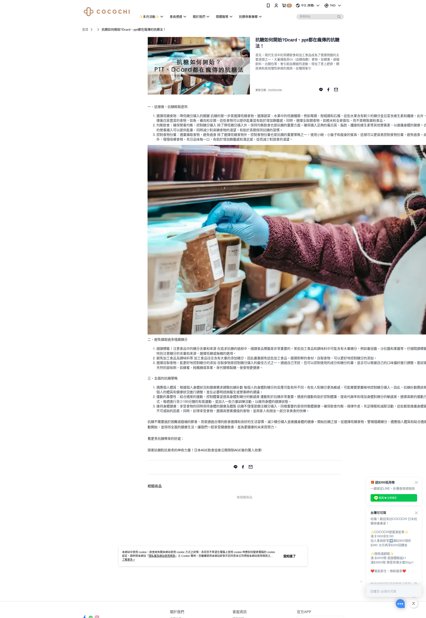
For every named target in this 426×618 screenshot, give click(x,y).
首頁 (85, 29)
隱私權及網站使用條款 (162, 555)
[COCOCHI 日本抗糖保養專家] (106, 11)
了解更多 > (128, 559)
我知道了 (289, 556)
